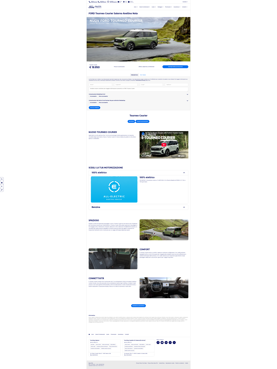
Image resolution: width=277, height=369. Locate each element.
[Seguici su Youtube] (162, 342)
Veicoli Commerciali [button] (144, 6)
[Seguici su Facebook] (158, 342)
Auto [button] (135, 6)
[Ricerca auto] (2, 179)
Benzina (96, 207)
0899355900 (94, 355)
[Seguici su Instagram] (170, 342)
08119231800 (128, 355)
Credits (186, 363)
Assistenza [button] (176, 6)
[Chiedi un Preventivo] (2, 186)
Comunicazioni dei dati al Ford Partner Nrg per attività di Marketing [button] (107, 100)
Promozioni (113, 334)
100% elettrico (99, 173)
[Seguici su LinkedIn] (166, 342)
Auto (92, 334)
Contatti (127, 334)
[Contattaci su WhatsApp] (174, 342)
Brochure (131, 121)
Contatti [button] (184, 6)
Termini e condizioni (179, 363)
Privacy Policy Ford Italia (141, 363)
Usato (107, 334)
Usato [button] (153, 6)
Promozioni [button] (168, 6)
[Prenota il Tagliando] (2, 190)
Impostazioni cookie (170, 363)
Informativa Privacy (140, 80)
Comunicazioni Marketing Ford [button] (97, 94)
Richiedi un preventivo (138, 305)
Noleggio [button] (160, 6)
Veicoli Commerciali (100, 334)
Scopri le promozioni (142, 121)
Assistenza (120, 334)
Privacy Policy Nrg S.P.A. (153, 363)
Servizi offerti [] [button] (94, 342)
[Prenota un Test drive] (2, 182)
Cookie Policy (162, 363)
